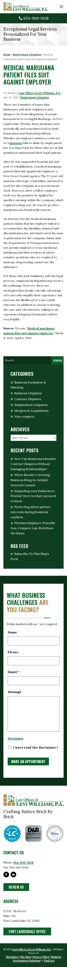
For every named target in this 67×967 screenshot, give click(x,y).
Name (12, 632)
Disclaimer (15, 738)
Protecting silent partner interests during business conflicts (31, 512)
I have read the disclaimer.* (35, 747)
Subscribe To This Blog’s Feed (30, 556)
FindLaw (49, 960)
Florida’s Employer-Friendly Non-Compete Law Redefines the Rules (33, 528)
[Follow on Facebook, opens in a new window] (6, 874)
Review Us (16, 887)
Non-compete (24, 416)
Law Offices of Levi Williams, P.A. (40, 93)
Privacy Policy (41, 956)
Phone (13, 652)
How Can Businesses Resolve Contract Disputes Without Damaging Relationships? (33, 464)
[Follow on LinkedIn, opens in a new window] (13, 874)
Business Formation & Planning (28, 384)
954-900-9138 (36, 18)
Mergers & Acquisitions (31, 411)
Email (14, 672)
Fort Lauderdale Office (27, 931)
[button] (61, 7)
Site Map (25, 956)
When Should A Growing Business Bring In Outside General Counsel (30, 480)
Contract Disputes (27, 399)
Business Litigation (28, 393)
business (16, 143)
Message (14, 692)
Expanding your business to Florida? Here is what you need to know (33, 496)
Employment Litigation (34, 97)
